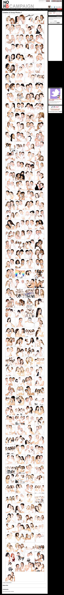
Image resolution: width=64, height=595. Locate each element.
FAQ (54, 9)
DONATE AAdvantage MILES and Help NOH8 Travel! (55, 109)
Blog (8, 9)
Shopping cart (59, 11)
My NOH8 (50, 9)
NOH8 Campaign (18, 4)
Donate (59, 9)
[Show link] (55, 98)
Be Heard (30, 9)
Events (22, 9)
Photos (12, 9)
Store (39, 9)
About (4, 9)
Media (35, 9)
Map (26, 9)
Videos (17, 9)
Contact (44, 9)
